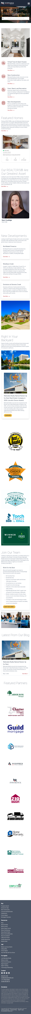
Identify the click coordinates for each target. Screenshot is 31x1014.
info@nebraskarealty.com (7, 977)
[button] (29, 17)
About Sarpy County (6, 928)
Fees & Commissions (6, 962)
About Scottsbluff (5, 935)
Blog (2, 922)
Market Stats (4, 941)
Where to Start (4, 960)
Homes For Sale (5, 907)
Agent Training (4, 965)
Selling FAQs (4, 948)
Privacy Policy (13, 1009)
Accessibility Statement (6, 1011)
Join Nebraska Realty (6, 958)
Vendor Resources (5, 939)
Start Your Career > (9, 606)
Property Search (5, 906)
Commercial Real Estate (7, 911)
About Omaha (4, 924)
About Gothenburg (5, 930)
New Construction (5, 909)
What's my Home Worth (6, 947)
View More (10, 70)
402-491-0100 (4, 975)
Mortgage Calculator (6, 917)
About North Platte (5, 932)
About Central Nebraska (7, 934)
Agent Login (21, 1009)
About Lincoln (4, 926)
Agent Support (4, 963)
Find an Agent (4, 915)
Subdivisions (4, 913)
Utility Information (5, 937)
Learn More (8, 415)
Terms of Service (5, 1009)
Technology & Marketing (7, 967)
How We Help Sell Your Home (8, 952)
